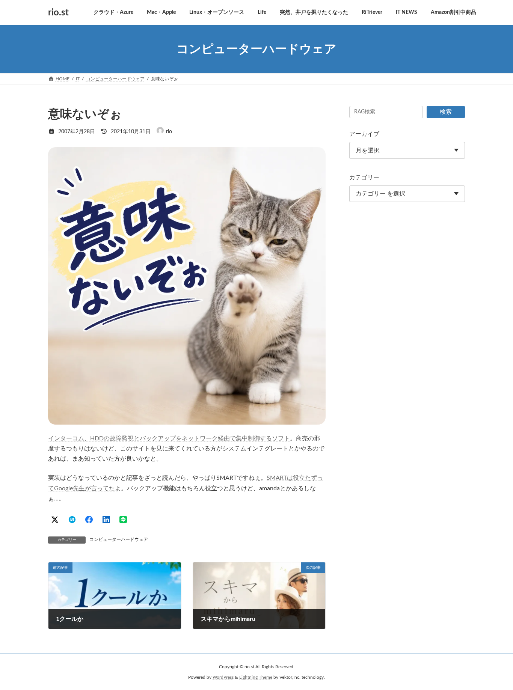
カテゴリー (364, 178)
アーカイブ (364, 134)
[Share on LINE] (123, 519)
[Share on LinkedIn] (106, 519)
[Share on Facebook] (89, 519)
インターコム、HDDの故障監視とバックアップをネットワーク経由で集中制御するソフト (169, 438)
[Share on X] (55, 519)
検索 (446, 112)
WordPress (223, 677)
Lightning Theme (255, 677)
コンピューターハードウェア (118, 539)
